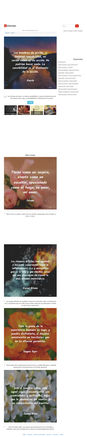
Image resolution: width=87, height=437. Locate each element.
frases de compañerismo (64, 92)
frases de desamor (62, 67)
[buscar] (77, 25)
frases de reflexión (69, 73)
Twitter (61, 434)
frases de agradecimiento (75, 75)
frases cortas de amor (73, 64)
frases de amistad (62, 89)
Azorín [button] (30, 102)
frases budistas (70, 86)
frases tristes (61, 73)
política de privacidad (39, 434)
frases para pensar (72, 94)
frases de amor (61, 62)
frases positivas (73, 81)
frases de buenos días (70, 78)
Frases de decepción (63, 75)
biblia (24, 434)
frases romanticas (62, 64)
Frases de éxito (62, 86)
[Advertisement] (43, 12)
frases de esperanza (72, 89)
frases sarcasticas (62, 94)
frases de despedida (63, 70)
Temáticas (80, 30)
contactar (29, 434)
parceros (49, 434)
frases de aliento (75, 92)
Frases (75, 30)
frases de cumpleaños (63, 81)
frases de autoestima (73, 83)
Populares (70, 30)
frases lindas (61, 78)
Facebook (55, 434)
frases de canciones (63, 83)
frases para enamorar (74, 70)
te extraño (70, 67)
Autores (65, 30)
